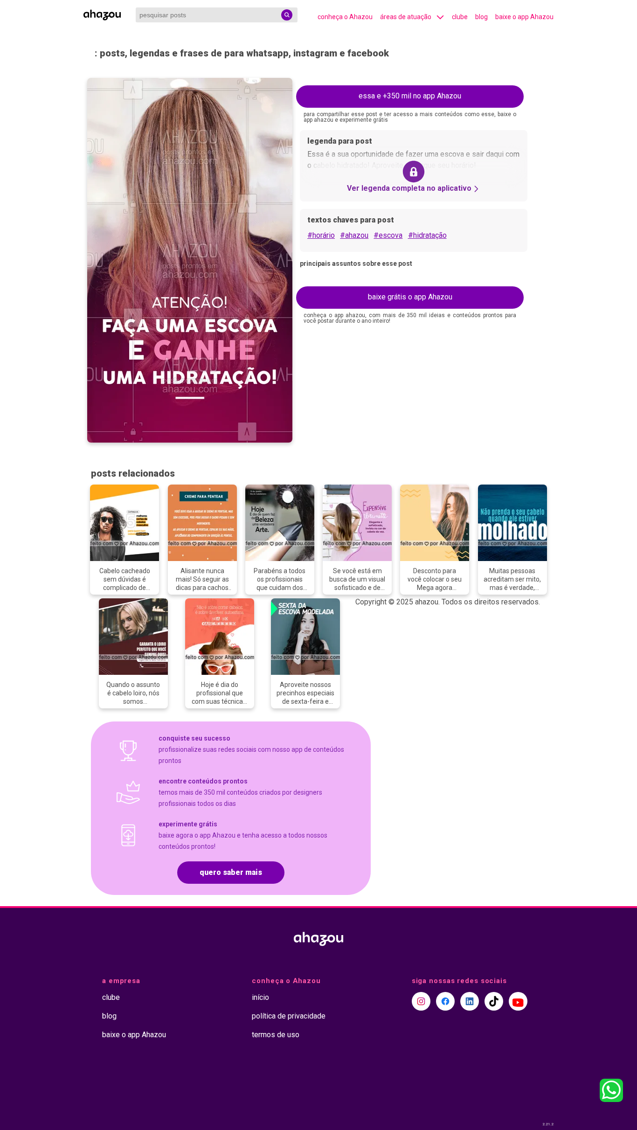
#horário (321, 235)
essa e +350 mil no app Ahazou (410, 95)
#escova (388, 235)
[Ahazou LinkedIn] (469, 1001)
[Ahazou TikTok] (494, 1001)
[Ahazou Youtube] (518, 1001)
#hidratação (427, 235)
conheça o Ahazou (345, 17)
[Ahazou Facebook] (445, 1001)
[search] (286, 15)
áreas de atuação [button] (405, 17)
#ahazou (354, 235)
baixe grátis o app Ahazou (410, 296)
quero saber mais (231, 872)
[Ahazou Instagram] (421, 1001)
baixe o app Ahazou (524, 17)
